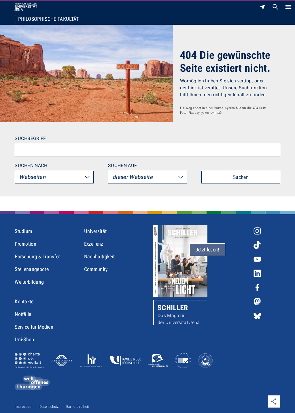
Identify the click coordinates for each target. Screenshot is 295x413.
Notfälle (23, 314)
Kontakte (24, 301)
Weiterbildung (29, 282)
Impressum (23, 406)
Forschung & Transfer (37, 256)
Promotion (25, 244)
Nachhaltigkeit (99, 256)
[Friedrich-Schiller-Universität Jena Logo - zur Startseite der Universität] (25, 7)
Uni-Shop (24, 339)
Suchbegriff (30, 138)
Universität (95, 231)
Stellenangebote (32, 269)
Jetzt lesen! (208, 250)
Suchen (241, 177)
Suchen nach (31, 165)
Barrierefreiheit (77, 406)
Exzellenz (93, 244)
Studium (23, 231)
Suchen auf (122, 165)
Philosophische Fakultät (48, 19)
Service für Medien (34, 327)
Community (96, 269)
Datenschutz (49, 406)
